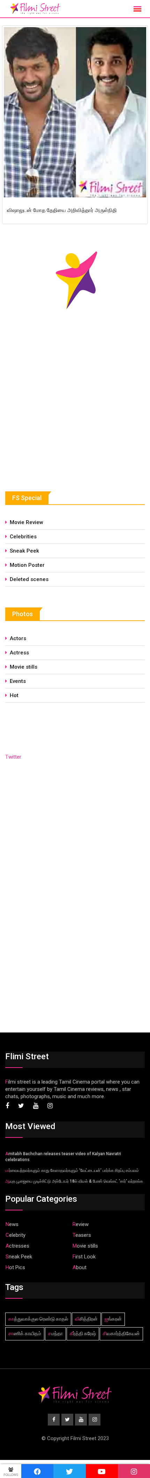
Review (81, 1224)
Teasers (82, 1235)
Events (18, 681)
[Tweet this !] (69, 1471)
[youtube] (102, 1471)
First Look (84, 1257)
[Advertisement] (57, 417)
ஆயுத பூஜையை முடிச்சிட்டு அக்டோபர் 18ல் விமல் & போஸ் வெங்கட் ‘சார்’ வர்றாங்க (74, 1181)
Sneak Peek (24, 551)
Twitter (13, 757)
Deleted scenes (29, 579)
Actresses (17, 1246)
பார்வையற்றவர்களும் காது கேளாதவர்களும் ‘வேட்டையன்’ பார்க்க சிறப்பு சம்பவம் (72, 1170)
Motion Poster (27, 565)
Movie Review (26, 522)
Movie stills (23, 667)
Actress (19, 653)
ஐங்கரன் (113, 1319)
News (12, 1224)
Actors (18, 638)
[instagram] (134, 1471)
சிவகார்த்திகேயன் (121, 1333)
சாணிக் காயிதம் (24, 1333)
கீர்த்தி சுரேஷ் (83, 1333)
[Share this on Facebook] (37, 1471)
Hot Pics (15, 1267)
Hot (14, 695)
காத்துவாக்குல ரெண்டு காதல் (38, 1319)
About (80, 1267)
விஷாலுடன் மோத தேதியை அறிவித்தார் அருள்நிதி (62, 210)
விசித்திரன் (86, 1319)
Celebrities (23, 536)
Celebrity (15, 1235)
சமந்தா (55, 1333)
